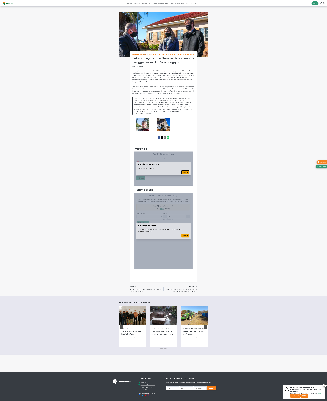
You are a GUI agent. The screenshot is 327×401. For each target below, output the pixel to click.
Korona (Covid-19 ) (151, 54)
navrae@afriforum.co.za (148, 385)
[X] (162, 137)
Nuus (166, 3)
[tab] (160, 348)
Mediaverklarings (163, 54)
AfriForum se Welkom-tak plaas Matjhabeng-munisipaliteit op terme (162, 331)
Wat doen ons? (146, 3)
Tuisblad (129, 3)
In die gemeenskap (138, 54)
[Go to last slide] (121, 327)
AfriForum (127, 337)
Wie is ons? (136, 3)
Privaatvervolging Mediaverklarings (182, 54)
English (315, 3)
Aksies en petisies (159, 3)
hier (319, 393)
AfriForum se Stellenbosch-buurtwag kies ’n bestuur (131, 331)
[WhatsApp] (168, 137)
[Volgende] (205, 327)
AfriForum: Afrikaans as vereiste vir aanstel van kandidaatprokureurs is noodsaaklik (181, 289)
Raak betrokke (175, 3)
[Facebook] (159, 137)
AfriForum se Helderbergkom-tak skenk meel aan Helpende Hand (145, 289)
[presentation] (132, 315)
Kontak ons (194, 3)
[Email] (165, 137)
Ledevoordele (185, 3)
